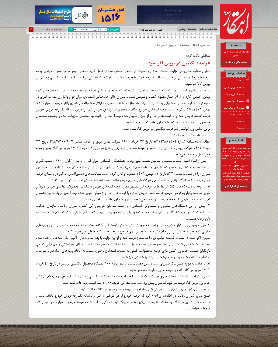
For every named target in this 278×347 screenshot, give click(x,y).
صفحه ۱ (243, 128)
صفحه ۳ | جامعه (239, 114)
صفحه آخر (242, 80)
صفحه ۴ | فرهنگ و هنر (236, 108)
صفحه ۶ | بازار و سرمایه (236, 94)
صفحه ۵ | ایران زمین (238, 101)
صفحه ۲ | (242, 121)
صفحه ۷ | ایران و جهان (236, 87)
